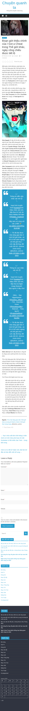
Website (3, 508)
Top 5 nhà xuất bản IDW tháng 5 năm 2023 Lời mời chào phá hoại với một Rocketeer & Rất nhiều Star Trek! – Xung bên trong (14, 439)
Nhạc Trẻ (3, 587)
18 (6, 691)
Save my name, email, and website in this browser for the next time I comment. (14, 520)
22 (21, 691)
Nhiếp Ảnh (3, 595)
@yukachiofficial (16, 313)
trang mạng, (14, 422)
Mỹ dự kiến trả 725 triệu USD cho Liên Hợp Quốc (13, 543)
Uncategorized (4, 600)
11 (6, 688)
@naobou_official (16, 300)
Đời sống (3, 570)
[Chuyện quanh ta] (3, 16)
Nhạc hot (3, 580)
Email (3, 499)
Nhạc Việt (3, 592)
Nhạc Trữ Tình (4, 590)
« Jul (2, 700)
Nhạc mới (3, 582)
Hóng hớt (3, 575)
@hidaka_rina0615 (16, 217)
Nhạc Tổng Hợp (5, 585)
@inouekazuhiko (16, 306)
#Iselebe (17, 208)
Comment (4, 467)
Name (3, 490)
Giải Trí (4, 37)
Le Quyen (16, 55)
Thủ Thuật (3, 597)
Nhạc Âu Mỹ (4, 577)
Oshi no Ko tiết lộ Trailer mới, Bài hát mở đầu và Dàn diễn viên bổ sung (14, 451)
